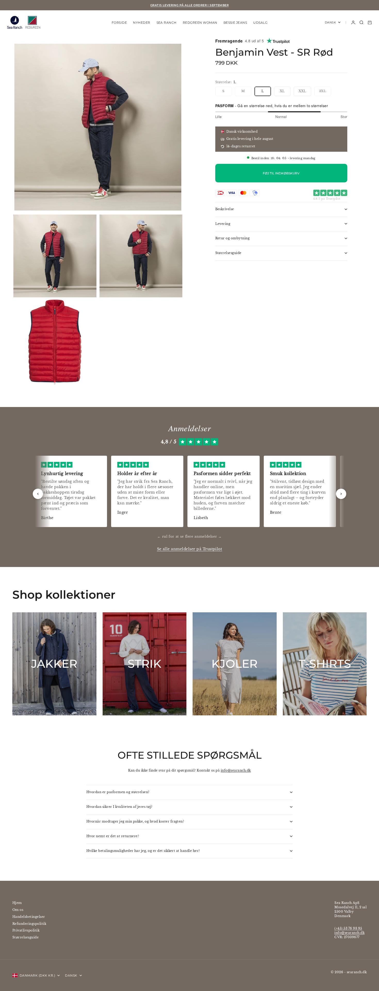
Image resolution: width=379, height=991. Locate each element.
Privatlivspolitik (25, 930)
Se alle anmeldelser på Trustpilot (189, 549)
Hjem (17, 903)
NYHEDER (141, 22)
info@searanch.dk (236, 770)
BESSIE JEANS (235, 22)
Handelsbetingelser (28, 917)
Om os (17, 910)
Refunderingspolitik (29, 924)
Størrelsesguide (25, 937)
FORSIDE (119, 22)
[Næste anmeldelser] (341, 494)
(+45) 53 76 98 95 (348, 928)
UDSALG (260, 22)
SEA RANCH (166, 22)
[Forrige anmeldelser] (38, 494)
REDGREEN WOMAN (200, 22)
